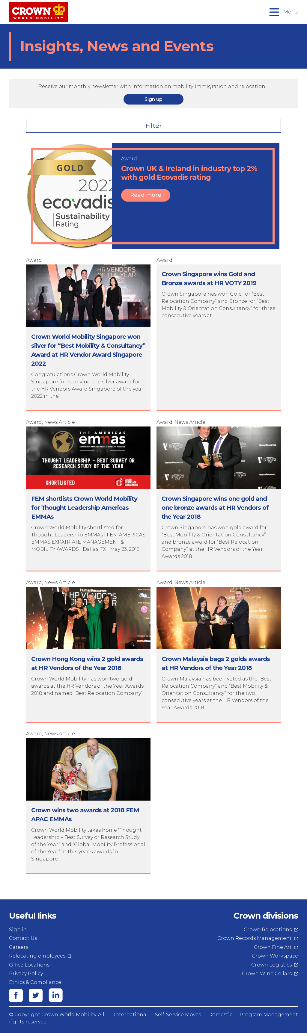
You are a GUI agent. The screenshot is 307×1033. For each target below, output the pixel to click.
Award (129, 158)
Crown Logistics (271, 965)
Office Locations (29, 965)
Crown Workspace (275, 956)
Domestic (220, 1014)
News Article (59, 422)
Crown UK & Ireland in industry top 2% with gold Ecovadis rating (189, 173)
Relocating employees (37, 956)
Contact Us (23, 938)
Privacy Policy (26, 973)
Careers (18, 947)
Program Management (269, 1014)
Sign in (18, 929)
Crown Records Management (254, 938)
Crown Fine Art (273, 947)
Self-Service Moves (178, 1014)
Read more (145, 195)
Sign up (153, 99)
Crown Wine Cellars (267, 973)
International (131, 1014)
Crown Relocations (268, 929)
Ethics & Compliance (35, 982)
